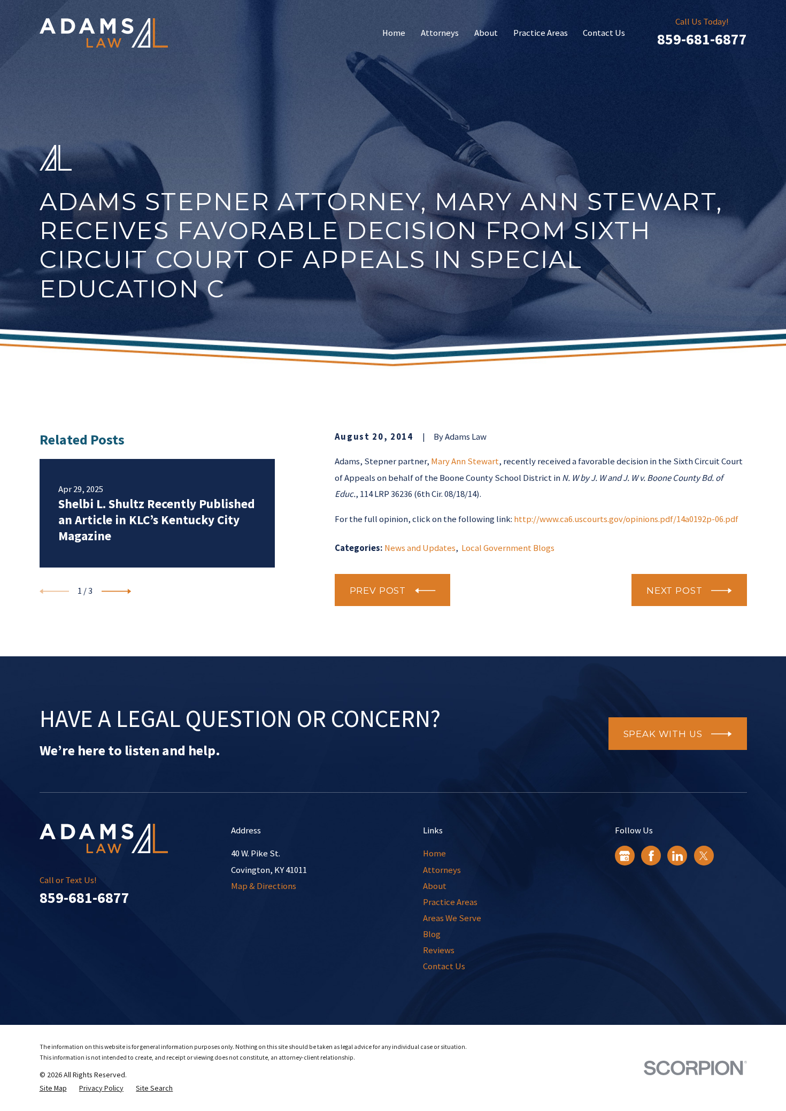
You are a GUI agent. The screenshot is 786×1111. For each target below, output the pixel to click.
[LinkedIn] (677, 856)
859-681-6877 (702, 39)
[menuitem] (53, 1088)
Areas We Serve (452, 918)
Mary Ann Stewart (465, 461)
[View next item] (116, 591)
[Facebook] (651, 856)
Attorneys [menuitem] (440, 33)
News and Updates (420, 548)
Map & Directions (263, 886)
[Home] (104, 33)
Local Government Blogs (507, 548)
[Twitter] (703, 856)
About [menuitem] (486, 33)
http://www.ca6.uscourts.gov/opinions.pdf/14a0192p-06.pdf (626, 519)
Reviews (438, 950)
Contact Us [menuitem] (604, 33)
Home (434, 853)
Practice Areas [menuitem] (540, 33)
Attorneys (442, 870)
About (434, 886)
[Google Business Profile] (624, 856)
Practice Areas (450, 902)
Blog (432, 934)
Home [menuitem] (393, 33)
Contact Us (444, 966)
